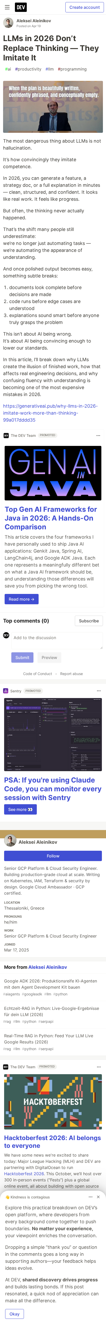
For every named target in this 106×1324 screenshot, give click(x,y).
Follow (53, 855)
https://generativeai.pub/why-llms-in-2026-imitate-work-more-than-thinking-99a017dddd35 (50, 413)
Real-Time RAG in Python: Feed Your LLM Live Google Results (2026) (48, 1042)
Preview (49, 657)
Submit (22, 657)
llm (50, 69)
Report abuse (71, 673)
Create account (84, 7)
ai (8, 69)
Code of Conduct (37, 673)
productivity (28, 69)
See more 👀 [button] (20, 809)
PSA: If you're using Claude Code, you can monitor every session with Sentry (53, 789)
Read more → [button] (21, 599)
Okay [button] (15, 1314)
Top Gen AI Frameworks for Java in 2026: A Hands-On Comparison (51, 518)
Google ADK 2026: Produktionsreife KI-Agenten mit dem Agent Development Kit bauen (50, 987)
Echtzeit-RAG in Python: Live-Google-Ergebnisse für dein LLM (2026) (51, 1015)
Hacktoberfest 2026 (24, 1173)
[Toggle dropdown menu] (98, 435)
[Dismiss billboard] (98, 1197)
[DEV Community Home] (20, 7)
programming (72, 69)
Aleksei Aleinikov (33, 20)
